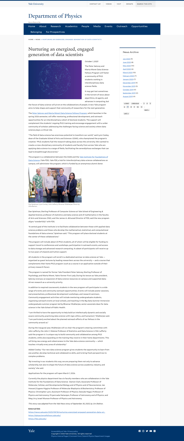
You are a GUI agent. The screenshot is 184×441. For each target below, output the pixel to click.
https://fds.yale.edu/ (37, 419)
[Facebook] (140, 431)
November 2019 (129, 86)
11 (141, 107)
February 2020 (128, 76)
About (42, 26)
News (38, 39)
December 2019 (129, 83)
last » (126, 113)
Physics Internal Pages (59, 436)
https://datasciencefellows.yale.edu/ (44, 415)
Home (31, 26)
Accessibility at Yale (59, 431)
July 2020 (126, 59)
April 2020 (127, 69)
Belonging (36, 32)
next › (146, 110)
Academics (71, 26)
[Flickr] (155, 431)
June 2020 (127, 62)
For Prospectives (55, 32)
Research (56, 26)
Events (108, 26)
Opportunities (139, 26)
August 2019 (128, 96)
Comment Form (75, 436)
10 (138, 107)
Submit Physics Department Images (96, 436)
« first (126, 103)
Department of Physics (55, 15)
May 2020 (127, 66)
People (85, 26)
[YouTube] (151, 431)
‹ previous (135, 103)
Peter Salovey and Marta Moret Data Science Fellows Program (59, 113)
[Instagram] (143, 431)
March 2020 (127, 73)
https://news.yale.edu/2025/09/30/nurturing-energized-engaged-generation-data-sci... (66, 412)
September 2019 (129, 93)
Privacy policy (73, 431)
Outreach (122, 26)
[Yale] (31, 431)
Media (97, 26)
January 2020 (128, 79)
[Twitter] (147, 431)
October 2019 (128, 90)
